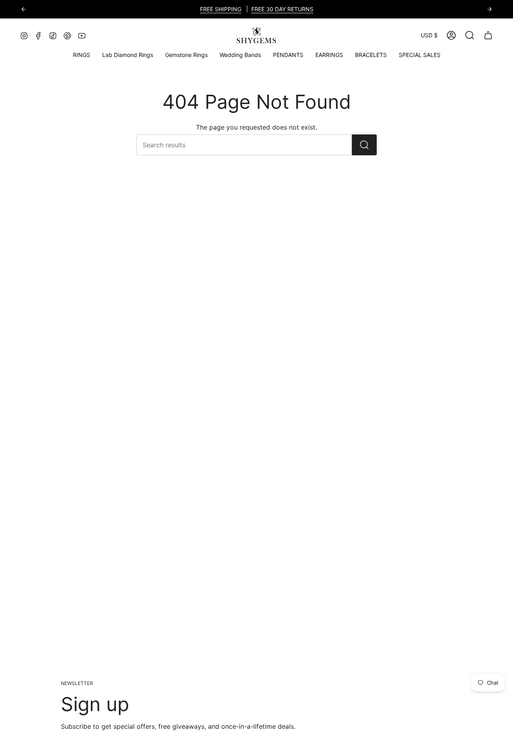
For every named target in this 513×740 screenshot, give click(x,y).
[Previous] (23, 9)
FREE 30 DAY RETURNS (282, 9)
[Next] (489, 9)
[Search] (364, 144)
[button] (186, 55)
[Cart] (488, 35)
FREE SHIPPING (220, 9)
